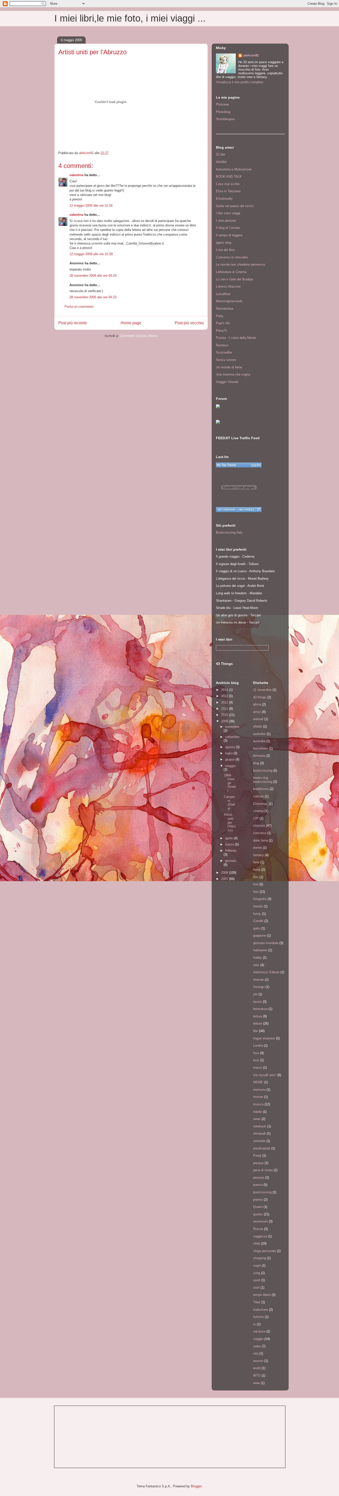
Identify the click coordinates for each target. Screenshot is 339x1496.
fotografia (260, 899)
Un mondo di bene (229, 367)
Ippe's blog (223, 243)
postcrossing (262, 1192)
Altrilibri (221, 162)
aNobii (257, 726)
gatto (256, 928)
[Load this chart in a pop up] (258, 509)
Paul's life (223, 323)
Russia (258, 1229)
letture (257, 1023)
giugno (230, 759)
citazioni (259, 825)
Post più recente (72, 323)
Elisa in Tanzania (228, 191)
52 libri (220, 154)
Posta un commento (79, 306)
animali (258, 719)
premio (258, 1199)
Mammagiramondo (229, 301)
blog (256, 763)
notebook (259, 1126)
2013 (225, 696)
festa (256, 869)
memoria (259, 1089)
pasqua (258, 1163)
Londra (258, 1045)
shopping (259, 1258)
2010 (225, 715)
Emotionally (224, 198)
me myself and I (264, 1075)
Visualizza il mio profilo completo (239, 82)
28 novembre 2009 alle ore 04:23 (92, 297)
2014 (225, 690)
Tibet (256, 1302)
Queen (258, 1207)
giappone (259, 935)
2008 (225, 872)
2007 (225, 879)
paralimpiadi (261, 1148)
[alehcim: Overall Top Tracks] (239, 464)
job (255, 994)
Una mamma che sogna (233, 374)
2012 (225, 702)
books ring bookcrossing (262, 780)
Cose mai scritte (227, 184)
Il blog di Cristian (228, 228)
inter (256, 965)
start (256, 1287)
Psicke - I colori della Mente (236, 338)
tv (254, 1324)
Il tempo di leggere (229, 235)
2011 (225, 708)
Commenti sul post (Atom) (139, 336)
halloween (260, 950)
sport (256, 1280)
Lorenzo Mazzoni (228, 286)
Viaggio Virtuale (227, 382)
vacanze (259, 1331)
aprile (229, 838)
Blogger (196, 1486)
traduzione (260, 1309)
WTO (257, 1375)
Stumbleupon (225, 119)
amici (257, 712)
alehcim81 (251, 55)
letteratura (260, 1009)
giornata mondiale (265, 943)
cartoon (258, 796)
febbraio (231, 850)
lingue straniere (264, 1038)
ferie (256, 862)
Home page (131, 323)
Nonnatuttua (224, 308)
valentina (76, 175)
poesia (258, 1185)
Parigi (257, 1155)
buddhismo (261, 789)
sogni (257, 1265)
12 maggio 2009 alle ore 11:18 (90, 205)
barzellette (260, 748)
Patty (220, 316)
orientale (259, 1141)
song (256, 1273)
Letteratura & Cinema (231, 272)
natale (257, 1112)
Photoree (222, 104)
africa (257, 704)
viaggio (258, 1339)
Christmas (260, 804)
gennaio (230, 861)
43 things (259, 697)
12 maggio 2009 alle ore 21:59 (91, 254)
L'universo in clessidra (232, 257)
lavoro (257, 1002)
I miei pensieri (226, 220)
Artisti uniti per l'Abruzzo (230, 822)
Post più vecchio (189, 323)
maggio (230, 766)
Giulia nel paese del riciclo (235, 206)
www (256, 1383)
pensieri (258, 1177)
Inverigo (259, 987)
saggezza (260, 1236)
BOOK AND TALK (229, 176)
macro (257, 1067)
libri (255, 1031)
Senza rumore (226, 360)
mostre (258, 1097)
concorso (259, 833)
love (256, 1053)
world (257, 1368)
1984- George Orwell (230, 782)
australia (259, 741)
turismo (258, 1317)
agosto (230, 747)
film (255, 877)
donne (257, 847)
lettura (257, 1016)
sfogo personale (264, 1251)
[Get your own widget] (226, 509)
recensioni (260, 1221)
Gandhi (258, 921)
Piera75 (221, 330)
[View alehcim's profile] (246, 509)
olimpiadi (259, 1133)
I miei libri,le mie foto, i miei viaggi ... (130, 18)
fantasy (258, 855)
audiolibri (259, 734)
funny (257, 914)
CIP (256, 818)
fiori (255, 884)
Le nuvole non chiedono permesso (240, 264)
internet (258, 979)
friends (258, 906)
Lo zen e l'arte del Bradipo (234, 279)
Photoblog (223, 112)
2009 (225, 721)
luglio (229, 753)
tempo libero (262, 1295)
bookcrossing (262, 770)
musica (258, 1104)
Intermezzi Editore (266, 972)
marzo (230, 844)
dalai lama (260, 840)
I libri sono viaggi (228, 213)
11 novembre (262, 690)
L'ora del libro (225, 250)
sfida (256, 1243)
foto (256, 892)
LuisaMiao (223, 294)
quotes (258, 1214)
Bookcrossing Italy (229, 532)
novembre (232, 727)
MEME (258, 1082)
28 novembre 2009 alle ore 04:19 (92, 275)
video (257, 1346)
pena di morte (263, 1170)
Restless (222, 345)
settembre (232, 737)
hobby (257, 957)
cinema (258, 811)
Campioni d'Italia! (229, 802)
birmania (259, 756)
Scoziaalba (224, 352)
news (257, 1119)
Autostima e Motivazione (234, 169)
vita (255, 1353)
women (258, 1361)
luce (256, 1060)
